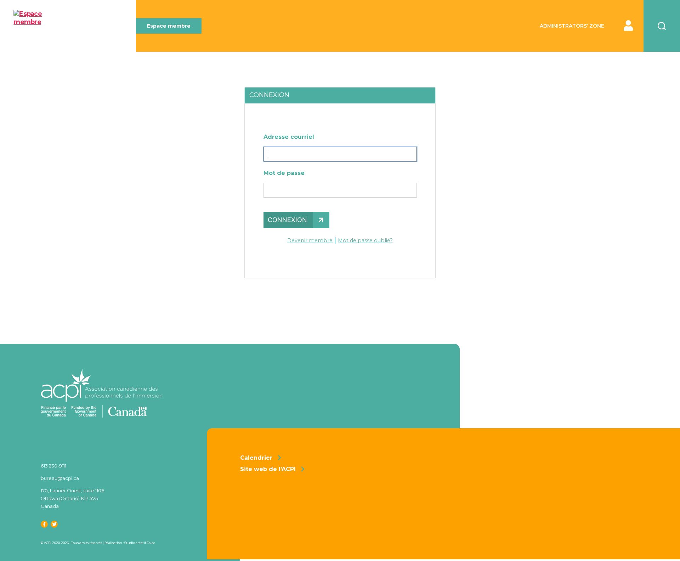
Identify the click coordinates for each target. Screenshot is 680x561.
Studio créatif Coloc (139, 543)
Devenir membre (310, 240)
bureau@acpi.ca (60, 478)
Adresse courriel (289, 137)
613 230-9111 (53, 466)
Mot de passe (284, 173)
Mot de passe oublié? (365, 240)
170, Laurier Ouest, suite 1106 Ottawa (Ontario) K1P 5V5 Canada (72, 498)
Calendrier (256, 457)
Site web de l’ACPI (268, 469)
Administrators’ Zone (572, 26)
